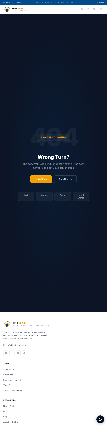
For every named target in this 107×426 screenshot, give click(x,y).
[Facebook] (5, 352)
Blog (5, 416)
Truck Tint (8, 385)
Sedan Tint (8, 374)
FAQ (26, 195)
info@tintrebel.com (16, 345)
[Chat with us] (100, 419)
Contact (44, 195)
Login (101, 2)
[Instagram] (11, 352)
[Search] (82, 9)
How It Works (81, 196)
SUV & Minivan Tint (12, 380)
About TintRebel (10, 422)
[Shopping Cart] (94, 9)
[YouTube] (18, 352)
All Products (8, 369)
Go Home (42, 179)
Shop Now (64, 179)
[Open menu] (101, 9)
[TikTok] (24, 352)
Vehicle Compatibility (12, 390)
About (62, 195)
